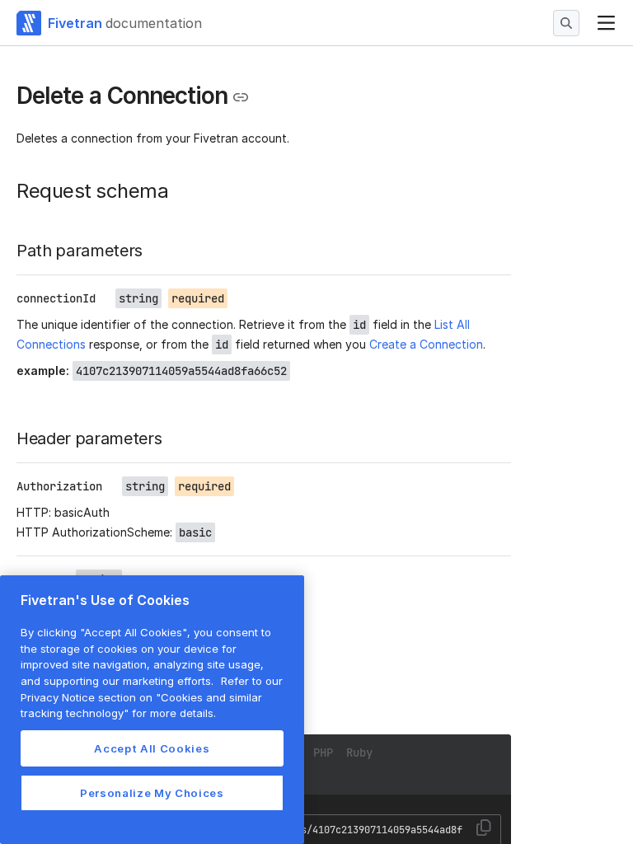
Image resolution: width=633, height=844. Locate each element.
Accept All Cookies (151, 748)
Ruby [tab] (359, 752)
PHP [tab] (323, 752)
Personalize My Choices (151, 792)
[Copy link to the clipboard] (240, 97)
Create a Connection (426, 344)
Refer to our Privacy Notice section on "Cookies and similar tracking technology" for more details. (152, 697)
